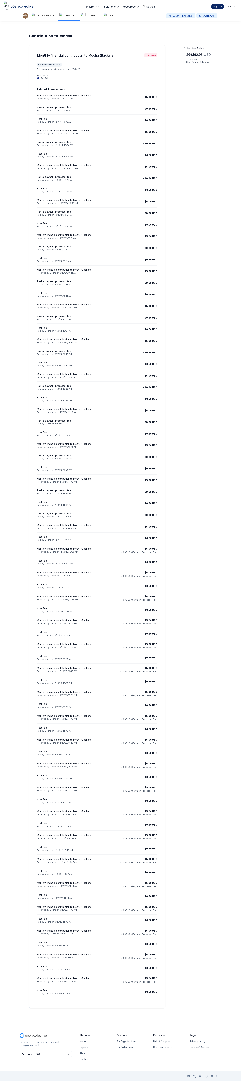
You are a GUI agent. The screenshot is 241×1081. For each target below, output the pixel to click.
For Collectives (125, 1047)
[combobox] (46, 1054)
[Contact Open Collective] (218, 1076)
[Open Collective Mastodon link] (200, 1076)
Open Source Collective (197, 62)
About (83, 1053)
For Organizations (126, 1041)
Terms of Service (199, 1047)
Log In (231, 6)
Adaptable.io (48, 69)
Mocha (65, 36)
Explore (84, 1047)
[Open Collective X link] (194, 1076)
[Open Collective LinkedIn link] (188, 1076)
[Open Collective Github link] (206, 1076)
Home (83, 1041)
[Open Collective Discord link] (212, 1076)
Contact (84, 1059)
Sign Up (217, 6)
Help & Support (161, 1041)
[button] (44, 15)
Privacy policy (197, 1041)
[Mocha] (26, 15)
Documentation (161, 1047)
